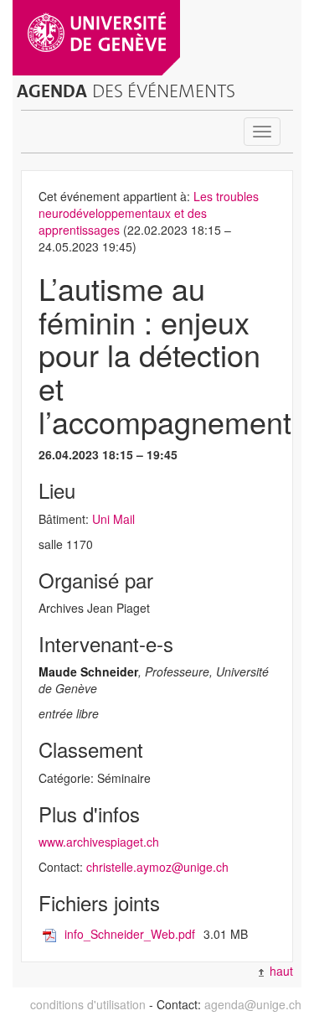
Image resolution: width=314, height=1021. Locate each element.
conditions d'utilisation (88, 1004)
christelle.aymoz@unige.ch (157, 866)
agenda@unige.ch (252, 1004)
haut (279, 970)
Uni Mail (113, 518)
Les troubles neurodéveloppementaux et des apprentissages (149, 213)
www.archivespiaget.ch (99, 841)
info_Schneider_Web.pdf (129, 933)
